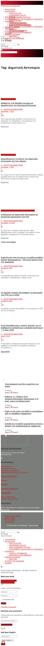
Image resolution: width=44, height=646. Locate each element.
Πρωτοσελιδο (10, 9)
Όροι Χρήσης (9, 522)
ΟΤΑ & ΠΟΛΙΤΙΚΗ (15, 13)
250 (2, 272)
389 (2, 115)
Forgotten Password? (8, 607)
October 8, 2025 (6, 268)
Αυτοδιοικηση (10, 11)
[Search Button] (18, 37)
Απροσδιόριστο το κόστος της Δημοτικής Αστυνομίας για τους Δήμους (19, 160)
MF (12, 572)
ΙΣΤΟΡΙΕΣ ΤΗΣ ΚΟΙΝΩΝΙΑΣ (14, 38)
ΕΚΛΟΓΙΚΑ (13, 36)
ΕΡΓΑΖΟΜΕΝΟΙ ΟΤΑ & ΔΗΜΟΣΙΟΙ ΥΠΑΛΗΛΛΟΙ (26, 19)
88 (2, 171)
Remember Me (8, 600)
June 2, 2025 (5, 336)
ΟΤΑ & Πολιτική (6, 466)
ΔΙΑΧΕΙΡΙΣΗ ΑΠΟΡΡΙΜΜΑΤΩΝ (20, 33)
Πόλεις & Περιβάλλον (8, 497)
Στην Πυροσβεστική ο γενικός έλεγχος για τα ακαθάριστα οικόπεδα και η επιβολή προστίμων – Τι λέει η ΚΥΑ (22, 327)
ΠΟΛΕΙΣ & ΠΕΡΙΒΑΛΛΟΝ (18, 31)
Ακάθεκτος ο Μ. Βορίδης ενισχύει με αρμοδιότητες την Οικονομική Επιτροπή (18, 104)
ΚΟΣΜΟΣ (8, 33)
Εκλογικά (4, 480)
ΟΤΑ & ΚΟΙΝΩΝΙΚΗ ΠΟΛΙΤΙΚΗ (19, 17)
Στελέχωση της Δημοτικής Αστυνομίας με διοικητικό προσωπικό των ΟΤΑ (19, 215)
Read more (5, 127)
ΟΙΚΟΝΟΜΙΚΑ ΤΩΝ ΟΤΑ (17, 15)
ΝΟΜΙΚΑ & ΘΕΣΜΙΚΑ (12, 35)
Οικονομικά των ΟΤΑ (8, 468)
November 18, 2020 (8, 223)
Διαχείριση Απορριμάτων (9, 499)
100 (2, 305)
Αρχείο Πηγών (10, 518)
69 (2, 227)
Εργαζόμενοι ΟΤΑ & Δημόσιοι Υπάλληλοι (15, 472)
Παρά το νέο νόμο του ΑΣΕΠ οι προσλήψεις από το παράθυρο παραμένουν (24, 412)
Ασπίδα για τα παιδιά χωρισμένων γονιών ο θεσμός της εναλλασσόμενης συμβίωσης (24, 425)
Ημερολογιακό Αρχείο (13, 516)
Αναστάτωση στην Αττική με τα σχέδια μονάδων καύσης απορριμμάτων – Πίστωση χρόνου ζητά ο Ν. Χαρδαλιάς (22, 259)
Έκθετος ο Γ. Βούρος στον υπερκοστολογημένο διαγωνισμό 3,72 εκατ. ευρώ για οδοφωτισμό (21, 399)
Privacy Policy (10, 520)
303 (2, 340)
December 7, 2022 (7, 111)
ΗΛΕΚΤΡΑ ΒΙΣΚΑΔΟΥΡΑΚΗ (13, 109)
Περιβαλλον (9, 29)
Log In (3, 628)
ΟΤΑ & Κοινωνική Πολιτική (10, 470)
